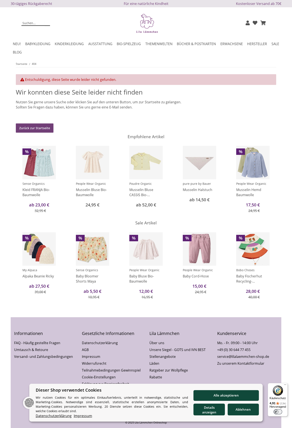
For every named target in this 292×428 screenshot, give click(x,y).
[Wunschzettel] (255, 23)
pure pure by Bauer (197, 184)
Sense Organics (33, 184)
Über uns (156, 343)
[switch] (278, 411)
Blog (17, 52)
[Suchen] (47, 23)
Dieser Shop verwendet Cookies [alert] (69, 390)
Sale (275, 43)
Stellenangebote (162, 356)
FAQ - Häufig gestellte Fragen (37, 343)
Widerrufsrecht (94, 363)
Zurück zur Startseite (34, 128)
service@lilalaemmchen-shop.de (243, 356)
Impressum (91, 356)
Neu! (17, 43)
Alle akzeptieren (226, 395)
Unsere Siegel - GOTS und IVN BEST (177, 349)
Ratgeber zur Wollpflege (168, 370)
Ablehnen (243, 409)
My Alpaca (29, 270)
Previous (23, 179)
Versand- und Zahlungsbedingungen (43, 356)
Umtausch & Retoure (31, 349)
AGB (85, 349)
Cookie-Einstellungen (99, 377)
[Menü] (285, 385)
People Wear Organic (91, 184)
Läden (154, 363)
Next (269, 179)
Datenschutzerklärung (100, 343)
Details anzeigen (209, 410)
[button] (247, 23)
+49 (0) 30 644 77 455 (234, 349)
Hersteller (257, 43)
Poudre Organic (140, 184)
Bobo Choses (245, 270)
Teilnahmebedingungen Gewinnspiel (111, 370)
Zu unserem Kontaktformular (240, 363)
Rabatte (155, 377)
